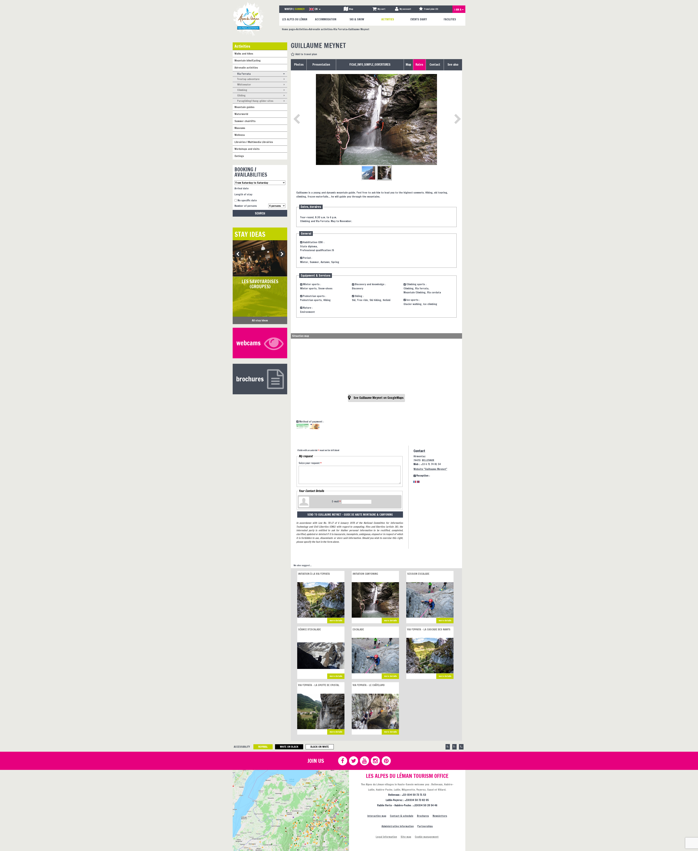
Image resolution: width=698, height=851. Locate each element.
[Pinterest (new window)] (386, 761)
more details (336, 620)
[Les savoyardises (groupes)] (260, 258)
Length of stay (243, 194)
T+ (461, 747)
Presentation (321, 64)
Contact (435, 64)
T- (454, 747)
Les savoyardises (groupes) (260, 284)
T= (448, 747)
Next (280, 254)
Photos (299, 64)
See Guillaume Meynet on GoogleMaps (379, 398)
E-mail (336, 501)
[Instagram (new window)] (375, 761)
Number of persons (245, 206)
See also (453, 64)
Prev (236, 254)
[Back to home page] (248, 18)
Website (430, 469)
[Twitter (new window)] (353, 761)
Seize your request (310, 463)
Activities (242, 46)
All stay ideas (260, 320)
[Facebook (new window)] (342, 761)
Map (408, 64)
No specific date (247, 200)
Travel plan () (431, 9)
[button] (378, 9)
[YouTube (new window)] (364, 761)
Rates (419, 64)
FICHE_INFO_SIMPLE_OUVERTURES (369, 64)
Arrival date (241, 188)
